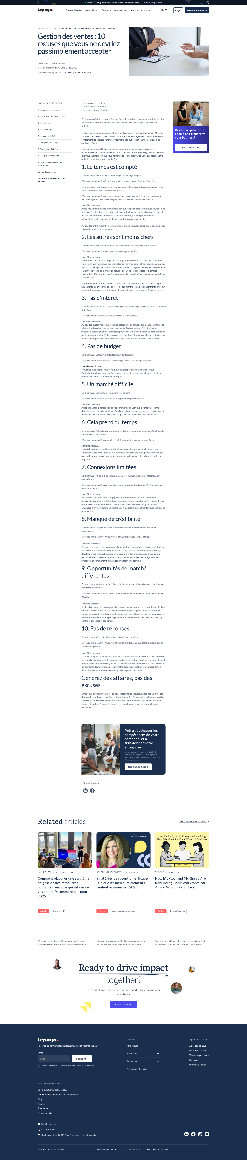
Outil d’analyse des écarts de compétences (58, 1094)
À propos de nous (197, 1045)
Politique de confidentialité (157, 1149)
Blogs (40, 1099)
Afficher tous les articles (193, 821)
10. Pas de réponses (47, 172)
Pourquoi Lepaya (197, 1050)
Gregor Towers (57, 62)
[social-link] (186, 1134)
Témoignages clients (199, 1055)
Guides (41, 1104)
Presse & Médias (197, 1064)
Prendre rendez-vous (197, 10)
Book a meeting (191, 147)
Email (41, 1052)
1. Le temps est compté (48, 110)
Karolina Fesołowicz (108, 872)
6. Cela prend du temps (48, 142)
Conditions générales (132, 1149)
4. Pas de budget (45, 129)
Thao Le (159, 872)
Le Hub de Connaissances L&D (52, 1089)
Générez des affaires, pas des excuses (51, 180)
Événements (44, 1108)
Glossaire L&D (45, 1113)
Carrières (193, 1059)
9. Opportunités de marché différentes (50, 164)
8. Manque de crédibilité (48, 156)
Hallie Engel (44, 872)
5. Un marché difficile (47, 136)
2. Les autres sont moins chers (51, 116)
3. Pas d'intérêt (44, 123)
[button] (92, 10)
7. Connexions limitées (48, 149)
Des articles (43, 28)
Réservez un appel (138, 766)
